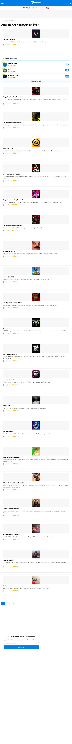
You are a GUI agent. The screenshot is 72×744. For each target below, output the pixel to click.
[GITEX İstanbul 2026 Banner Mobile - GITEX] (36, 8)
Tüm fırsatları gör (36, 81)
